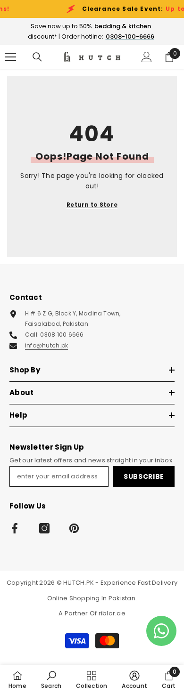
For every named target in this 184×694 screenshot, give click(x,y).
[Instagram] (44, 528)
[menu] (10, 57)
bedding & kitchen (122, 26)
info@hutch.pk (46, 345)
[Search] (37, 57)
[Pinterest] (74, 528)
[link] (51, 679)
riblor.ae (112, 613)
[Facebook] (14, 528)
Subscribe (144, 476)
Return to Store (92, 205)
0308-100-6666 (130, 36)
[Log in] (147, 57)
